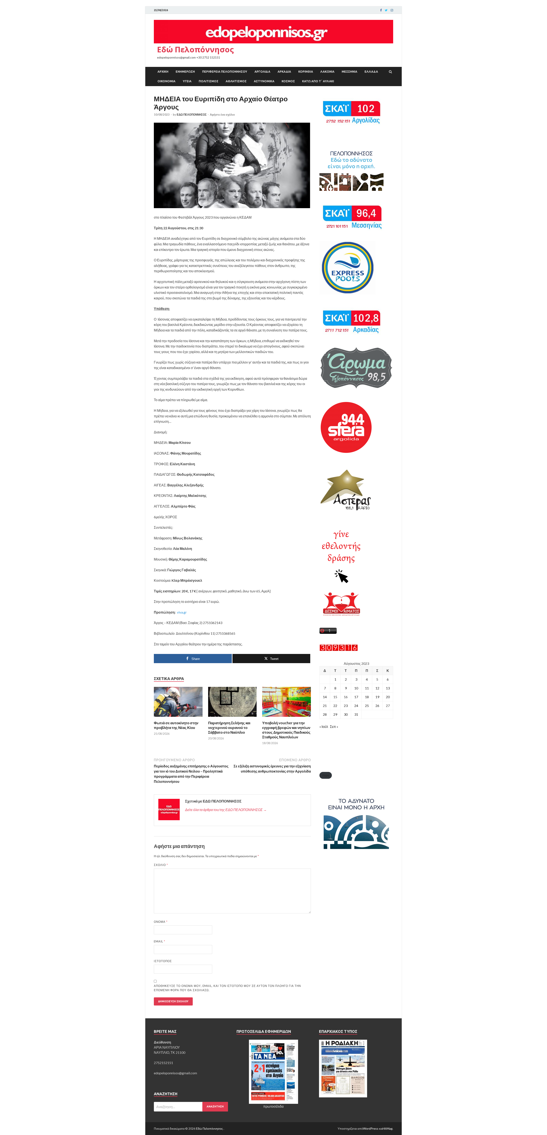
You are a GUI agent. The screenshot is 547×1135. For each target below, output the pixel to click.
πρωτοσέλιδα (273, 1106)
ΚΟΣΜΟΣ (288, 81)
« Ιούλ (323, 726)
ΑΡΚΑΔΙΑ (284, 71)
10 (356, 688)
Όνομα (161, 921)
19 (377, 697)
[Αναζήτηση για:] (191, 1106)
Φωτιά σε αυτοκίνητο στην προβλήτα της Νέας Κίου (176, 725)
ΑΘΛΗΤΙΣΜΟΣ (236, 81)
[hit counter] (338, 650)
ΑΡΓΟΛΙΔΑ (262, 71)
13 (388, 688)
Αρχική (162, 71)
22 (335, 706)
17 (356, 697)
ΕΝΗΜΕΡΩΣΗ (185, 71)
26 (377, 706)
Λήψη (325, 775)
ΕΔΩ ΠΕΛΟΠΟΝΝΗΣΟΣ (192, 114)
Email (159, 941)
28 (325, 714)
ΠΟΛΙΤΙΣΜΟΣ (208, 81)
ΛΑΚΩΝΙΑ (327, 71)
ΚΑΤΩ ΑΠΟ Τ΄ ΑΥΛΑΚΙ (318, 81)
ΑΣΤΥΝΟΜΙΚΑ (264, 81)
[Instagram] (392, 10)
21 (325, 706)
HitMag (388, 1128)
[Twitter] (386, 10)
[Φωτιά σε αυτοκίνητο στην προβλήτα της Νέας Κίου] (178, 718)
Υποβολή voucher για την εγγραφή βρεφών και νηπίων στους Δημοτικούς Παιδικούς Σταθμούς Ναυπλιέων (286, 730)
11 (367, 688)
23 (346, 706)
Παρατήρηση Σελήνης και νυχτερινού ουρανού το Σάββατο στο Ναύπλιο (229, 728)
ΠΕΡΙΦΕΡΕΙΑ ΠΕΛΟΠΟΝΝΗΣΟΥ (224, 71)
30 (346, 714)
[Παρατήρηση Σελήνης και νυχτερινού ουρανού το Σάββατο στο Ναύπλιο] (232, 718)
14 (325, 697)
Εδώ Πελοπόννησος (195, 49)
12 (377, 688)
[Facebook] (381, 10)
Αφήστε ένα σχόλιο (222, 114)
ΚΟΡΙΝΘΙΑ (305, 71)
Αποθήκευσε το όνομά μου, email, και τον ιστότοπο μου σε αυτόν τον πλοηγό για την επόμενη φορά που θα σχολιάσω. (227, 988)
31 (356, 714)
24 (356, 706)
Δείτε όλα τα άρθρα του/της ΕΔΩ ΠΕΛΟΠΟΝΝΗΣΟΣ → (226, 810)
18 (367, 697)
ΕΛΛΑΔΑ (371, 71)
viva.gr (182, 612)
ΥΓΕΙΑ (187, 81)
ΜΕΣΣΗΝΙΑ (349, 71)
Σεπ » (334, 726)
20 (388, 697)
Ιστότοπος (163, 961)
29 (335, 714)
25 (367, 706)
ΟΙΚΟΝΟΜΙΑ (166, 81)
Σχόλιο (161, 865)
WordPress (370, 1128)
